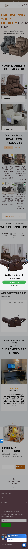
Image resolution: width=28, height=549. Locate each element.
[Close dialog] (26, 260)
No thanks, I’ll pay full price (14, 286)
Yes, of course (14, 282)
